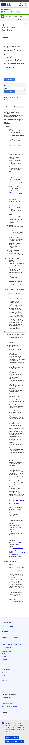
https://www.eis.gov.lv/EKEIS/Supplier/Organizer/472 (17, 553)
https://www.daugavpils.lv (18, 507)
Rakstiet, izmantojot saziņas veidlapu (10, 706)
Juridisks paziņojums (6, 651)
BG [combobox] (6, 88)
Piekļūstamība (5, 656)
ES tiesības (4, 672)
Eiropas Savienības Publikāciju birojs (11, 625)
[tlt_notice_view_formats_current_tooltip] (23, 107)
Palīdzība (4, 634)
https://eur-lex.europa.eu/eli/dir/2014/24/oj (16, 193)
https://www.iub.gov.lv (18, 548)
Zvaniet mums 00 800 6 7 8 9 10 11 (10, 701)
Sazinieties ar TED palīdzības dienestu (10, 637)
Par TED (3, 663)
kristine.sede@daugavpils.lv (16, 59)
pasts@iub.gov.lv (17, 542)
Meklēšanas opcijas (23, 19)
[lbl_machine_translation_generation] (17, 97)
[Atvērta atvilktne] (3, 25)
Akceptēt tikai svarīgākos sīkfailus (14, 741)
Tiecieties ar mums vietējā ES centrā (10, 708)
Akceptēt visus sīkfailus (12, 737)
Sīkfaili (3, 653)
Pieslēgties (20, 5)
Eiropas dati (4, 675)
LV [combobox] (5, 76)
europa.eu (15, 694)
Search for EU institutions (7, 715)
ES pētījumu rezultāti (6, 678)
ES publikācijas (5, 683)
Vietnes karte (5, 665)
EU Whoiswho (5, 680)
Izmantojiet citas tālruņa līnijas (8, 703)
